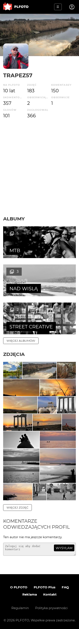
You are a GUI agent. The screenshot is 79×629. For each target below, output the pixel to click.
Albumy (14, 219)
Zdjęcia (14, 354)
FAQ (65, 587)
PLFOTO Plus (44, 587)
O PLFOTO (18, 587)
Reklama (29, 594)
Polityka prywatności (51, 608)
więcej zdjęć (17, 507)
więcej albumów (21, 340)
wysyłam (64, 548)
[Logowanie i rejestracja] (72, 7)
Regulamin (20, 608)
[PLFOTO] (16, 7)
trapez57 (17, 75)
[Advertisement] (39, 174)
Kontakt (50, 594)
